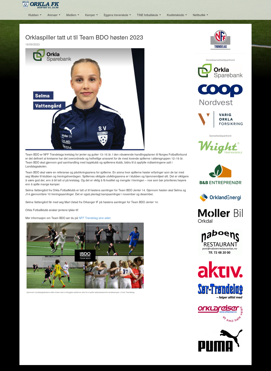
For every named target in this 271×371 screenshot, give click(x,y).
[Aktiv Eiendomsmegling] (220, 272)
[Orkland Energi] (220, 200)
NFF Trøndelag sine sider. (95, 218)
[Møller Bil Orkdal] (220, 219)
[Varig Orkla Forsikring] (220, 122)
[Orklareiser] (220, 316)
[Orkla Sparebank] (220, 74)
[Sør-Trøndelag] (220, 294)
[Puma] (220, 343)
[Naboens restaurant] (220, 245)
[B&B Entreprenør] (220, 176)
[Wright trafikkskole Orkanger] (220, 150)
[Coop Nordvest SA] (220, 97)
